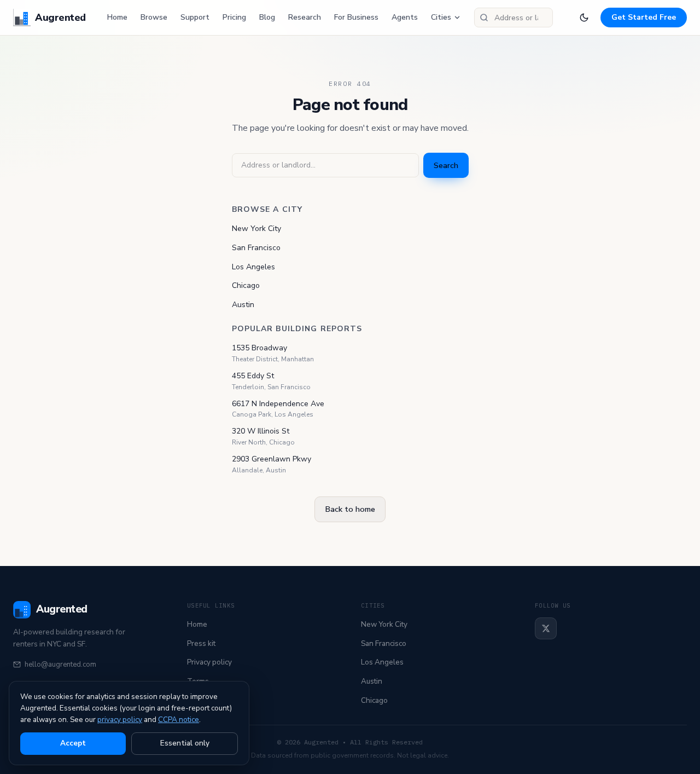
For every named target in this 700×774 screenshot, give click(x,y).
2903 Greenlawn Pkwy (271, 459)
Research (304, 17)
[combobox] (513, 17)
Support (194, 17)
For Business (356, 17)
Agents (405, 17)
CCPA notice (178, 719)
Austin (243, 304)
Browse (154, 17)
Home (117, 17)
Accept (73, 743)
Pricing (234, 17)
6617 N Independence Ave (278, 403)
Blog (267, 17)
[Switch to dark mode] (584, 17)
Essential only (184, 743)
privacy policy (119, 719)
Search (446, 165)
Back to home (350, 509)
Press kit (201, 643)
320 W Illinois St (260, 431)
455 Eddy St (253, 376)
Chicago (246, 285)
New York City (256, 228)
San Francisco (256, 247)
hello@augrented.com (60, 664)
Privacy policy (209, 662)
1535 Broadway (259, 348)
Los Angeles (253, 267)
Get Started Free (643, 17)
